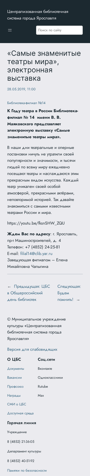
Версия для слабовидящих (32, 349)
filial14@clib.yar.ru (36, 253)
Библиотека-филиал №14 (26, 102)
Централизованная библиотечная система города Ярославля (37, 14)
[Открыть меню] (9, 30)
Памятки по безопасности (27, 470)
